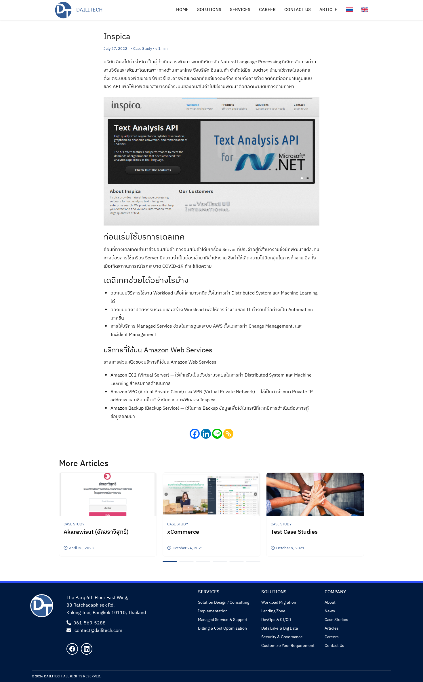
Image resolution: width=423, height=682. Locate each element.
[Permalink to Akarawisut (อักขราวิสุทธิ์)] (108, 494)
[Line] (217, 434)
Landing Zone (273, 611)
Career (267, 9)
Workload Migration (278, 602)
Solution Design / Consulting (223, 602)
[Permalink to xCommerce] (211, 494)
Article (328, 9)
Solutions (209, 9)
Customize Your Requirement (288, 645)
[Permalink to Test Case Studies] (315, 494)
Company (335, 592)
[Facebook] (195, 434)
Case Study (74, 524)
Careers (332, 637)
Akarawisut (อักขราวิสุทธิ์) (96, 532)
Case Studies (336, 619)
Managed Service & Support (222, 619)
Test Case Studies (294, 532)
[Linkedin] (206, 434)
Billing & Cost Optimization (222, 628)
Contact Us (334, 645)
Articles (332, 628)
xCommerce (183, 532)
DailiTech (89, 10)
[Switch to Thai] (349, 10)
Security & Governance (282, 637)
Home (182, 9)
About (330, 602)
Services (240, 9)
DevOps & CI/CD (276, 619)
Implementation (213, 611)
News (330, 611)
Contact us (297, 9)
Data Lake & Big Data (279, 628)
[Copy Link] (228, 434)
